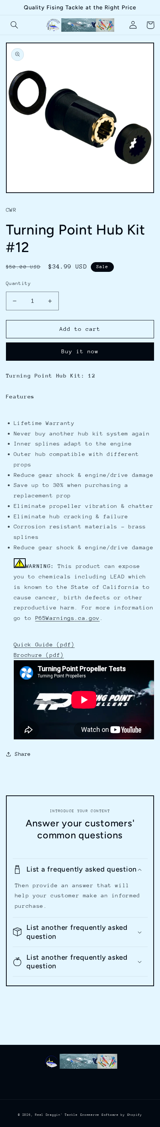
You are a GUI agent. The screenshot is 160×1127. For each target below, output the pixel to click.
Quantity (18, 283)
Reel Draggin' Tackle (56, 1115)
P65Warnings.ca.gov (67, 618)
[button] (14, 25)
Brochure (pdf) (39, 655)
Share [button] (23, 754)
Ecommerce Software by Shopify (111, 1115)
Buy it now (80, 351)
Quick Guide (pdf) (44, 644)
